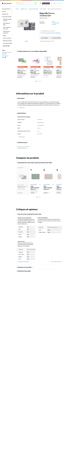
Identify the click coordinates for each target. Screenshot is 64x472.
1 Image (26, 41)
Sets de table (6, 46)
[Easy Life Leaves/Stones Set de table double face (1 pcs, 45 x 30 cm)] (22, 66)
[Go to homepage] (6, 3)
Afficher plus (22, 107)
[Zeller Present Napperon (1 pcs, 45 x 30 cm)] (35, 180)
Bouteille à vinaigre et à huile (7, 20)
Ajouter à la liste (56, 38)
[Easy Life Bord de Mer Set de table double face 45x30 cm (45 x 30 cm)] (48, 66)
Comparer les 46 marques (23, 261)
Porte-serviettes (7, 38)
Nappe (4, 35)
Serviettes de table (7, 43)
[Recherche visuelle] (35, 3)
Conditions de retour (22, 148)
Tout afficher (57, 51)
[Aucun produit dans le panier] (61, 3)
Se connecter (46, 3)
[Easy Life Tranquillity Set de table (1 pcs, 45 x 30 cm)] (35, 66)
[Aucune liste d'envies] (58, 3)
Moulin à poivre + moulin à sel (6, 32)
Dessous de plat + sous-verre (7, 28)
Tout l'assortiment (6, 9)
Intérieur (4, 11)
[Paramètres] (40, 3)
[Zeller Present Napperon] (48, 180)
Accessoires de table (6, 16)
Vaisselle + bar (5, 14)
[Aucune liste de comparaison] (55, 3)
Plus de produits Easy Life (55, 23)
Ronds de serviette (7, 40)
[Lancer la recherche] (17, 3)
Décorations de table (6, 24)
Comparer (45, 38)
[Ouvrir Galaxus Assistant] (52, 3)
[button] (51, 31)
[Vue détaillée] (26, 232)
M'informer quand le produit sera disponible (50, 33)
